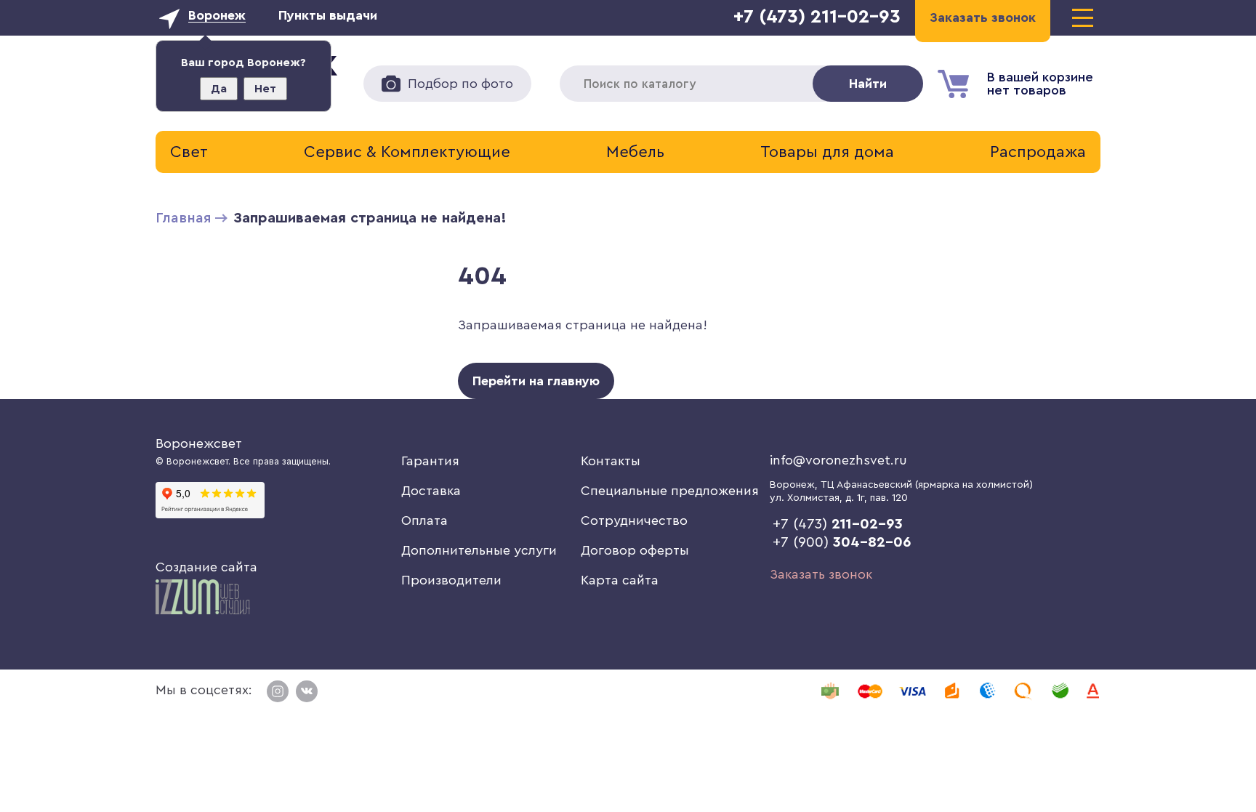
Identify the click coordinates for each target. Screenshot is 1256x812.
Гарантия (430, 460)
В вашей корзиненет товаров (1040, 84)
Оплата (424, 520)
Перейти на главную (536, 380)
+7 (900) (842, 542)
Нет (265, 89)
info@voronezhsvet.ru (838, 460)
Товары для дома (827, 152)
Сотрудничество (634, 520)
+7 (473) (838, 524)
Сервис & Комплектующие (407, 152)
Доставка (431, 490)
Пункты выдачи (327, 15)
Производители (451, 580)
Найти (868, 83)
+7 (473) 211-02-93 (817, 16)
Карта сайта (620, 580)
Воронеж (217, 15)
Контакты (610, 460)
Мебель (635, 152)
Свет (189, 152)
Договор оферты (635, 550)
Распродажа (1038, 152)
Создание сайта (206, 567)
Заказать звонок (821, 574)
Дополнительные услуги (479, 550)
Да (219, 89)
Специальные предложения (670, 490)
